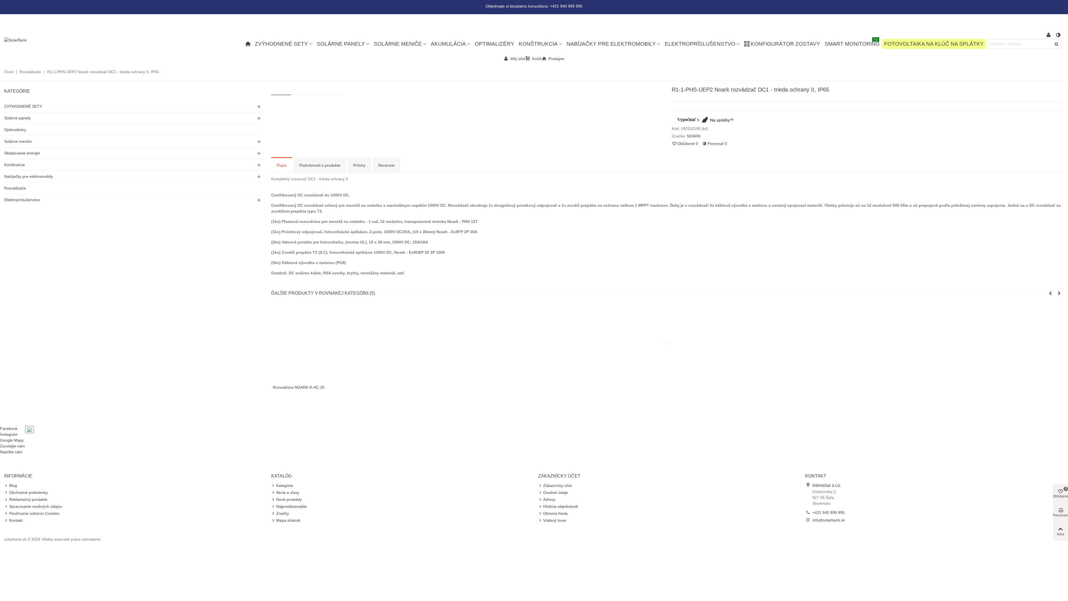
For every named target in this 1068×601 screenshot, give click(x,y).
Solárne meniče (398, 44)
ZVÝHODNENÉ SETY (281, 44)
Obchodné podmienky (28, 492)
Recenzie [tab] (386, 165)
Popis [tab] (281, 165)
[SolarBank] (34, 40)
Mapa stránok (288, 520)
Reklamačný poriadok (28, 499)
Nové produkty (289, 499)
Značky (282, 513)
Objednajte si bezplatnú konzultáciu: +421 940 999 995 (534, 6)
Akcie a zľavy (287, 492)
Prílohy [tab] (359, 165)
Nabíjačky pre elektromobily (611, 44)
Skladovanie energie (22, 153)
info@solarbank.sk (828, 520)
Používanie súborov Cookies (34, 513)
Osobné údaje (555, 492)
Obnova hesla (555, 513)
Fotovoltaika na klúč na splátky (934, 44)
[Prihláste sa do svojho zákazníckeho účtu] (1048, 35)
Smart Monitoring (852, 43)
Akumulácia (448, 44)
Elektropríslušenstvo (700, 44)
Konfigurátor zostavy (785, 44)
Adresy (549, 499)
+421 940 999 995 (828, 512)
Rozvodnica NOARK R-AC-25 (299, 387)
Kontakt (16, 520)
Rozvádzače (15, 188)
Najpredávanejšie (291, 506)
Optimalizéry (494, 44)
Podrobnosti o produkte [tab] (319, 165)
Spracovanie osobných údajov (35, 506)
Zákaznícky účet (557, 485)
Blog (13, 485)
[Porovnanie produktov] (1058, 35)
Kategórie (17, 91)
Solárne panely (341, 44)
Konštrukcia (538, 44)
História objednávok (560, 506)
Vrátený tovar (555, 520)
